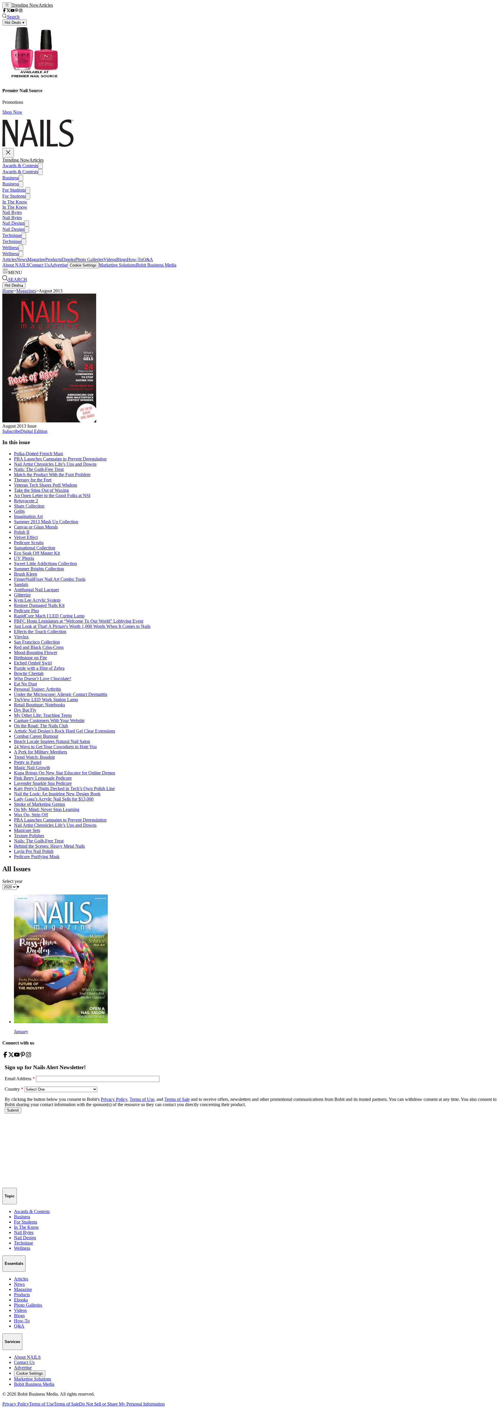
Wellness (10, 247)
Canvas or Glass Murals (36, 526)
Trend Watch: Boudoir (34, 757)
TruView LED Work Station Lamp (46, 699)
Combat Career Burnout (36, 736)
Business (10, 177)
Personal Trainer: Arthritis (37, 689)
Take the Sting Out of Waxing (41, 490)
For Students (14, 189)
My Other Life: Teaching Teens (43, 715)
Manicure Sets (27, 830)
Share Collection (29, 505)
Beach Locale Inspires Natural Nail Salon (52, 741)
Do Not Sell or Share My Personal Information (122, 1403)
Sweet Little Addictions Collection (45, 563)
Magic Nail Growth (32, 767)
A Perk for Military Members (40, 751)
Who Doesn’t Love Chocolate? (42, 678)
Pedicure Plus (26, 610)
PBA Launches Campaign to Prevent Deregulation (60, 458)
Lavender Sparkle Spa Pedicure (43, 783)
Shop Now (12, 112)
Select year (12, 881)
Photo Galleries (89, 259)
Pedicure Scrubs (29, 542)
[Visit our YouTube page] (12, 10)
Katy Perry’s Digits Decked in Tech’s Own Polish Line (64, 788)
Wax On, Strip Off (31, 814)
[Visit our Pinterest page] (17, 10)
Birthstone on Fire (30, 657)
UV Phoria (24, 558)
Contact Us (39, 264)
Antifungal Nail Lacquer (36, 589)
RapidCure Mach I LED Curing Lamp (49, 615)
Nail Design (13, 223)
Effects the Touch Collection (40, 631)
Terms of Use (41, 1403)
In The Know (14, 201)
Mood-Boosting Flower (35, 652)
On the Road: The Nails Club (41, 725)
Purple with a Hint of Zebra (39, 668)
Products (53, 259)
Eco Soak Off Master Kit (37, 553)
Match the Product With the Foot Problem (52, 474)
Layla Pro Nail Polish (33, 851)
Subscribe (11, 431)
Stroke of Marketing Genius (39, 804)
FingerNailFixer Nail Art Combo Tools (49, 579)
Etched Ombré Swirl (33, 662)
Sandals (21, 584)
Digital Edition (33, 431)
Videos (109, 259)
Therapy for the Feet (32, 479)
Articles (46, 5)
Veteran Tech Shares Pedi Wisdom (45, 485)
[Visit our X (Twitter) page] (8, 10)
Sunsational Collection (34, 547)
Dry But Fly (25, 710)
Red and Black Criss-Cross (39, 647)
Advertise (58, 264)
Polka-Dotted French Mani (38, 453)
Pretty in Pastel (27, 762)
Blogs (121, 259)
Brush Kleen (25, 574)
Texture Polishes (29, 835)
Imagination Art (28, 516)
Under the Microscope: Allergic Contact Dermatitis (60, 694)
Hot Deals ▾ (14, 22)
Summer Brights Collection (39, 568)
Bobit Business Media (156, 264)
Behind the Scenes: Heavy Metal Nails (49, 846)
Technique (11, 235)
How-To (135, 259)
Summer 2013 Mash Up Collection (46, 521)
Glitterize (22, 594)
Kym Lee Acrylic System (37, 600)
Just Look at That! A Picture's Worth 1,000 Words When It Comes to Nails (82, 626)
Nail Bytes (12, 212)
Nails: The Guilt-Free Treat (39, 469)
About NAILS (15, 264)
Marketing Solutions (117, 264)
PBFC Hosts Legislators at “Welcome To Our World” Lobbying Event (78, 621)
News (22, 259)
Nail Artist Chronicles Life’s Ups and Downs (55, 464)
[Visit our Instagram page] (21, 10)
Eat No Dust (25, 683)
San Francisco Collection (37, 642)
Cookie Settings (83, 265)
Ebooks (68, 259)
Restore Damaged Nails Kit (39, 605)
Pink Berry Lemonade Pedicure (43, 778)
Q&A (148, 259)
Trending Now (25, 5)
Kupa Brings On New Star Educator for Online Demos (64, 772)
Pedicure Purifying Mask (37, 856)
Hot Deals (14, 285)
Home (8, 290)
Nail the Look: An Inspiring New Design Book (57, 793)
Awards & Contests (20, 165)
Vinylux (21, 636)
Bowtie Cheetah (29, 673)
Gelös (19, 511)
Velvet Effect (26, 537)
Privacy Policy (15, 1403)
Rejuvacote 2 (26, 500)
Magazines (26, 290)
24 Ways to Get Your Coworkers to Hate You (55, 746)
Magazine (36, 259)
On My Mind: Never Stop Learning (46, 809)
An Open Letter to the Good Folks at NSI (52, 495)
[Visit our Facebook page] (4, 10)
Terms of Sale (66, 1403)
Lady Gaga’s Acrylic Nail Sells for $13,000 (54, 799)
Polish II (21, 532)
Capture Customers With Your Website (49, 720)
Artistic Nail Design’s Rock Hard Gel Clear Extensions (64, 730)
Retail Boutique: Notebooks (39, 704)
